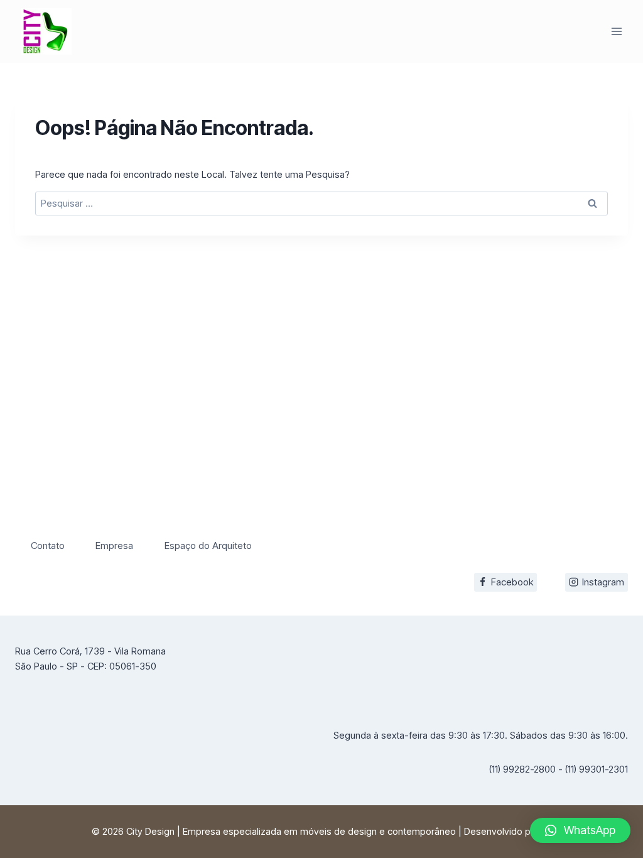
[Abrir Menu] (616, 31)
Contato (48, 545)
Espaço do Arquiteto (208, 545)
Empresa (114, 545)
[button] (580, 830)
